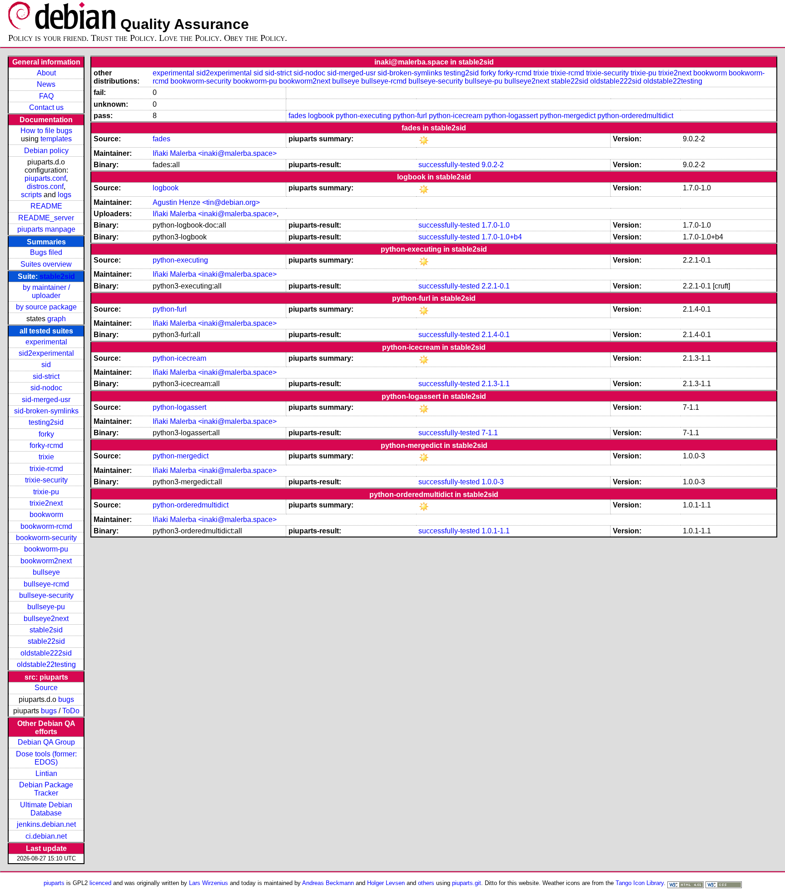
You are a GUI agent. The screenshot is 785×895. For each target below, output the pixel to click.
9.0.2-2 (493, 165)
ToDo (70, 711)
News (46, 84)
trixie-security (46, 480)
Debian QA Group (46, 742)
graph (56, 319)
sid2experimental (46, 353)
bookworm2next (46, 561)
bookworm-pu (46, 549)
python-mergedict (568, 115)
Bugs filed (46, 252)
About (46, 73)
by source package (46, 307)
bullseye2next (46, 618)
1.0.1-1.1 (496, 531)
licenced (100, 883)
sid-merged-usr (46, 399)
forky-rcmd (46, 445)
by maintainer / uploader (46, 291)
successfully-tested (449, 165)
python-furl (410, 115)
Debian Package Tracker (46, 789)
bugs (66, 699)
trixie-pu (46, 492)
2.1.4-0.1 (496, 334)
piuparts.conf (45, 178)
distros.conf (45, 186)
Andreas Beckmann (328, 883)
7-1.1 (490, 433)
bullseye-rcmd (46, 584)
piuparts (54, 883)
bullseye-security (46, 595)
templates (56, 139)
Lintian (46, 773)
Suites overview (46, 264)
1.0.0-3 (493, 482)
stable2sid (57, 276)
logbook (321, 115)
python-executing (363, 115)
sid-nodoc (46, 388)
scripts (31, 195)
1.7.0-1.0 (496, 225)
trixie (46, 457)
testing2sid (46, 422)
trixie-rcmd (46, 468)
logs (64, 195)
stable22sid (46, 641)
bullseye (46, 572)
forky (46, 434)
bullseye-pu (46, 607)
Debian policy (46, 150)
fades (297, 115)
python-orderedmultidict (635, 115)
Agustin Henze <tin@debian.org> (206, 202)
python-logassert (511, 115)
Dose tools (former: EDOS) (46, 758)
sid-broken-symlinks (46, 411)
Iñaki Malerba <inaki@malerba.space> (215, 153)
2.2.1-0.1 (496, 286)
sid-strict (46, 376)
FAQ (46, 96)
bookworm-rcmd (46, 526)
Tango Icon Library (640, 883)
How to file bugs (46, 130)
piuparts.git (466, 883)
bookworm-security (46, 538)
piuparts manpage (46, 229)
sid (46, 364)
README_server (46, 218)
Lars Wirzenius (208, 883)
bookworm (46, 514)
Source (46, 687)
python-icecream (455, 115)
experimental (46, 342)
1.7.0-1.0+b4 (502, 237)
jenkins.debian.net (46, 824)
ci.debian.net (46, 836)
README (46, 206)
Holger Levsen (386, 883)
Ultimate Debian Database (46, 809)
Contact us (46, 107)
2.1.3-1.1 (496, 384)
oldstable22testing (46, 664)
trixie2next (46, 503)
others (426, 883)
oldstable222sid (46, 653)
